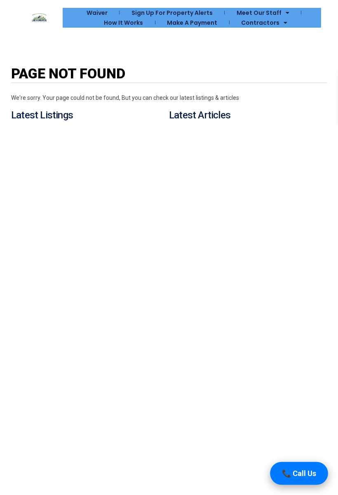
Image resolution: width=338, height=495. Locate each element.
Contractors (260, 23)
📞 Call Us (299, 473)
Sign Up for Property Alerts (172, 13)
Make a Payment (192, 23)
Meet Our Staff (259, 13)
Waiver (97, 13)
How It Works (123, 23)
